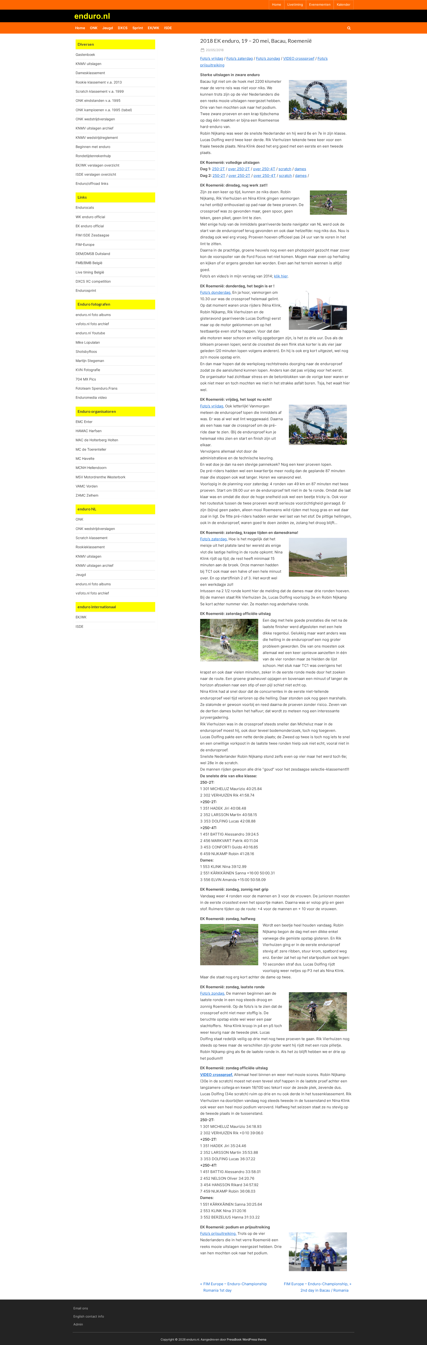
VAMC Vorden (87, 486)
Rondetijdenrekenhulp (93, 156)
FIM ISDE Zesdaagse (92, 235)
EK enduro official (90, 226)
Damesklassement (90, 73)
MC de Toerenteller (91, 449)
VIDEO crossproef (298, 58)
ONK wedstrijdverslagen (95, 119)
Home (276, 4)
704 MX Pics (86, 379)
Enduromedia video (91, 397)
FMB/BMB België (89, 263)
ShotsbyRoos (86, 351)
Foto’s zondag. (212, 993)
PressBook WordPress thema (246, 1339)
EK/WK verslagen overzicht (97, 165)
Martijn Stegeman (90, 360)
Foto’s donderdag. (215, 292)
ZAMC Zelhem (87, 495)
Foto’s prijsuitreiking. (218, 1233)
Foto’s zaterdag (239, 58)
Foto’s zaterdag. (214, 539)
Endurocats (85, 207)
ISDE (168, 28)
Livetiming (295, 4)
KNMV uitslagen (88, 64)
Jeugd (107, 28)
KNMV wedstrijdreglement (97, 137)
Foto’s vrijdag (211, 58)
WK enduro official (90, 217)
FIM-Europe (85, 244)
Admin (78, 1324)
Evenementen (320, 4)
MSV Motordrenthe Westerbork (101, 477)
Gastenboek (85, 54)
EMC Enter (84, 422)
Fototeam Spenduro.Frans (96, 388)
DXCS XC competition (93, 281)
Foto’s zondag (268, 58)
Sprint (137, 28)
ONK (93, 28)
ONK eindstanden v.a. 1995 (98, 100)
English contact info (88, 1316)
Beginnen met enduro (93, 147)
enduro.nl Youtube (90, 333)
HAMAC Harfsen (89, 431)
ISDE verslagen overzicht (96, 174)
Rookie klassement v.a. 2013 (99, 82)
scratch (284, 169)
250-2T (218, 169)
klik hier (281, 276)
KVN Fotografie (88, 370)
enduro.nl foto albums (93, 315)
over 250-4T (264, 169)
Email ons (80, 1308)
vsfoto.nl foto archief (92, 324)
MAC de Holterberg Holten (97, 440)
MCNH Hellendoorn (91, 467)
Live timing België (90, 272)
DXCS (123, 28)
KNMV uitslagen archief (94, 128)
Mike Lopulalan (88, 342)
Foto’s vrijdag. (212, 406)
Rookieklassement (90, 547)
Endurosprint (86, 290)
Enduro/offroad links (92, 183)
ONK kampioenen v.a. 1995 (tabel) (104, 110)
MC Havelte (85, 458)
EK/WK (153, 28)
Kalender (343, 4)
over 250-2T (239, 169)
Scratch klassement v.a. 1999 (100, 91)
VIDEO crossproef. (216, 1074)
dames (300, 169)
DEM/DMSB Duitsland (93, 254)
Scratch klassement (91, 538)
